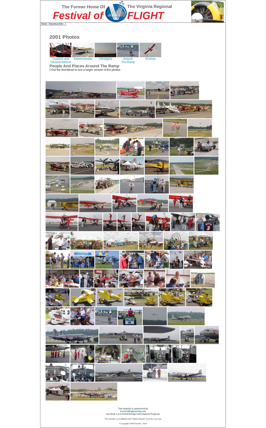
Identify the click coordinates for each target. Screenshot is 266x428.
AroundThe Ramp (128, 60)
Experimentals (83, 58)
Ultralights (105, 58)
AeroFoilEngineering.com (133, 411)
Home (44, 24)
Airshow (150, 58)
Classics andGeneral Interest (60, 60)
